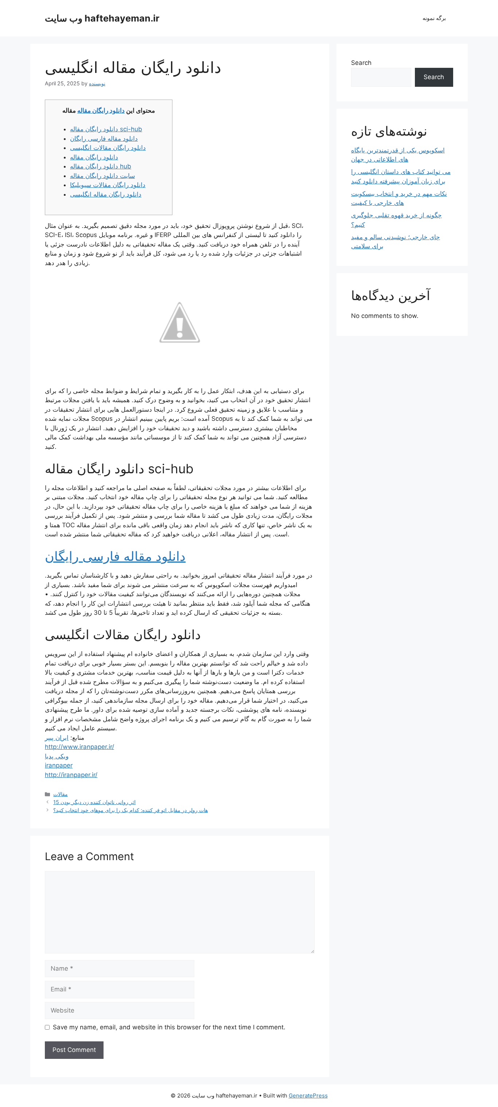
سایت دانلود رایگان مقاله (102, 175)
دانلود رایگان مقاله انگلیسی (105, 194)
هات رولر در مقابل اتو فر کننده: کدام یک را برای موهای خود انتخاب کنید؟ (130, 810)
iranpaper (59, 765)
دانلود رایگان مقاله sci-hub (106, 129)
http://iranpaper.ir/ (71, 774)
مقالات (60, 794)
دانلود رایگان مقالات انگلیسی (108, 147)
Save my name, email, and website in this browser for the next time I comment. (169, 1027)
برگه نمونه (434, 18)
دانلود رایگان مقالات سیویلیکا (107, 185)
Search (361, 62)
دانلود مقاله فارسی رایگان (104, 138)
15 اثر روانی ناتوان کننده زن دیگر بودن (94, 802)
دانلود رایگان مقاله (101, 110)
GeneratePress (308, 1095)
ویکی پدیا (57, 756)
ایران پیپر (57, 737)
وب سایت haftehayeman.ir (102, 18)
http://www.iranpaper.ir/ (79, 746)
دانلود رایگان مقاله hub (100, 166)
